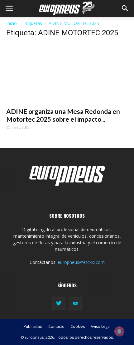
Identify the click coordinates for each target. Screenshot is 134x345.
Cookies (77, 326)
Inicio (11, 23)
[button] (125, 8)
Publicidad (33, 326)
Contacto (56, 326)
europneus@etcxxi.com (81, 262)
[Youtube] (75, 303)
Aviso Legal (101, 326)
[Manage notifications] (119, 331)
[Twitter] (58, 303)
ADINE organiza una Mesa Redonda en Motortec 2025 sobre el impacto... (63, 115)
